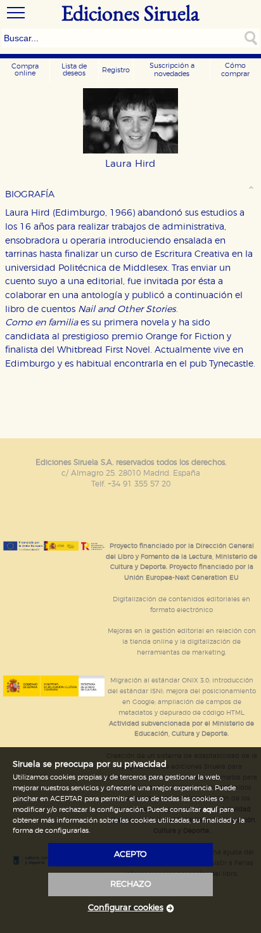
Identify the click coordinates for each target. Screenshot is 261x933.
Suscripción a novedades (172, 69)
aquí (210, 809)
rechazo (130, 884)
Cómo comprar (235, 69)
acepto (130, 855)
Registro (116, 70)
